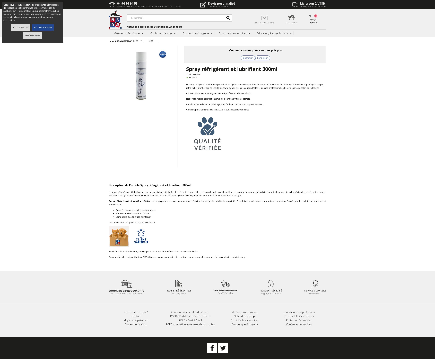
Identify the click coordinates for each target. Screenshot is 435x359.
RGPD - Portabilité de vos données (190, 316)
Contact (136, 316)
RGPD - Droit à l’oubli (190, 320)
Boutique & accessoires (233, 33)
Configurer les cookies (299, 324)
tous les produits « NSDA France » (137, 222)
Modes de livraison (136, 324)
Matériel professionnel (127, 33)
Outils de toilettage (161, 33)
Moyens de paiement (136, 320)
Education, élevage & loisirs (272, 33)
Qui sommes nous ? (136, 312)
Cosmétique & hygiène (195, 33)
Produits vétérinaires (126, 40)
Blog (151, 40)
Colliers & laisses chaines (299, 316)
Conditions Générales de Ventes (190, 312)
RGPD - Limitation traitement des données (190, 324)
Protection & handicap (299, 320)
